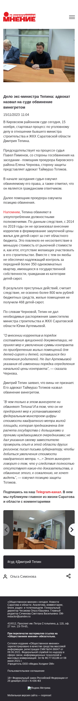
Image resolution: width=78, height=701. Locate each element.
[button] (68, 577)
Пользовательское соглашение (26, 670)
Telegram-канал (48, 492)
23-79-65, (22, 626)
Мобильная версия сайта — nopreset (29, 695)
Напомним (11, 212)
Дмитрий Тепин (29, 562)
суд (11, 562)
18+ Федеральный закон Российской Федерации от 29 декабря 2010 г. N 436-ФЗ (37, 679)
